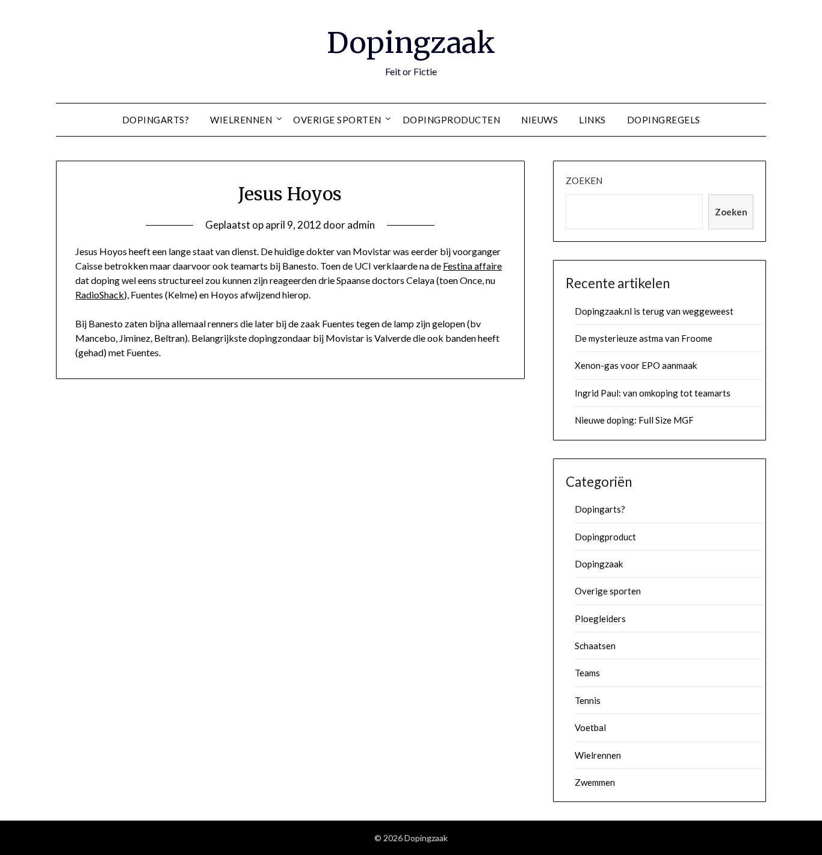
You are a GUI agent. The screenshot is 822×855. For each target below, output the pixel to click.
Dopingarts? (156, 119)
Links (592, 119)
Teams (587, 672)
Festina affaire (472, 265)
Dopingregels (663, 119)
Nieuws (539, 119)
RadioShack (99, 294)
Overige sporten (337, 119)
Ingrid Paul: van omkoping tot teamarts (653, 392)
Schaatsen (595, 645)
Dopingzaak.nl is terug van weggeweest (654, 311)
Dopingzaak (411, 43)
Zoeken (584, 180)
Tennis (588, 700)
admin (361, 224)
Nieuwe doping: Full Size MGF (634, 420)
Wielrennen (241, 119)
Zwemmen (595, 782)
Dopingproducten (452, 119)
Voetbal (590, 727)
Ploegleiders (600, 618)
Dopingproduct (605, 536)
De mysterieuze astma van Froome (643, 338)
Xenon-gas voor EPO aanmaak (636, 365)
